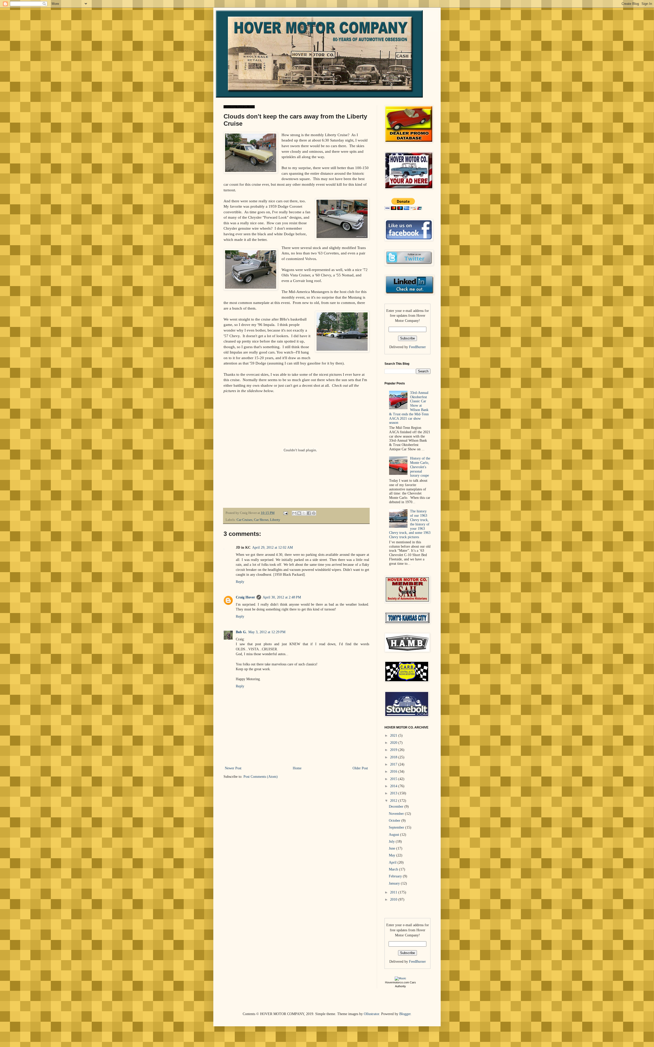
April (393, 862)
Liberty (275, 520)
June (392, 848)
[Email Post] (285, 513)
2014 (394, 786)
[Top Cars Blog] (400, 978)
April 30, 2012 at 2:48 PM (282, 597)
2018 (394, 757)
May (392, 855)
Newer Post (233, 768)
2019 (394, 750)
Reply (240, 582)
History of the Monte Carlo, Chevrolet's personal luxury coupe (420, 466)
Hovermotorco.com (397, 982)
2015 (394, 779)
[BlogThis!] (299, 513)
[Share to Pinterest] (313, 513)
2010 (394, 899)
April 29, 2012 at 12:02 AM (272, 547)
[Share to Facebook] (308, 513)
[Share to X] (304, 513)
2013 (394, 793)
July (392, 841)
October (395, 820)
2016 (394, 771)
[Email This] (294, 513)
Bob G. (241, 632)
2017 (394, 764)
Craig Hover (245, 597)
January (395, 883)
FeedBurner (417, 347)
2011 (394, 892)
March (394, 869)
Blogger (405, 1014)
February (396, 876)
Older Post (360, 768)
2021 (394, 735)
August (394, 835)
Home (297, 768)
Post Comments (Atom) (260, 777)
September (397, 827)
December (396, 806)
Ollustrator (371, 1014)
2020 (394, 743)
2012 (394, 801)
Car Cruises (244, 520)
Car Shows (261, 520)
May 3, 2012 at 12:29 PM (266, 632)
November (397, 814)
